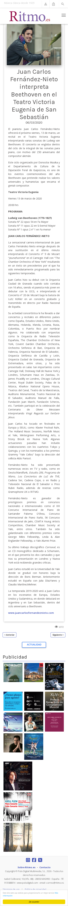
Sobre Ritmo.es (26, 867)
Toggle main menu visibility (63, 15)
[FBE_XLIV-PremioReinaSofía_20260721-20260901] (54, 701)
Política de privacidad (35, 889)
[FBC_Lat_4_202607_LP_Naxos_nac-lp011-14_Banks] (13, 721)
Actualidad (34, 644)
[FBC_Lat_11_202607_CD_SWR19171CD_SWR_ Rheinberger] (54, 721)
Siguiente (57, 635)
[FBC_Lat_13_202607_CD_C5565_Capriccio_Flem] (18, 806)
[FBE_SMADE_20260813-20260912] (34, 701)
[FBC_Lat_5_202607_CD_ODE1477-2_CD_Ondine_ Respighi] (13, 742)
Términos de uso (11, 889)
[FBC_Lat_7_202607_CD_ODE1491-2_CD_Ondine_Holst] (18, 775)
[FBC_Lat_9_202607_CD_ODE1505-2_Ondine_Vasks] (18, 837)
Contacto (45, 867)
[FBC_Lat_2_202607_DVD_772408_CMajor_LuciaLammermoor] (54, 676)
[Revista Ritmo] (29, 16)
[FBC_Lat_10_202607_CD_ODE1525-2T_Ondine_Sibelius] (34, 721)
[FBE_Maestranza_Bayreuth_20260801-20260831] (34, 672)
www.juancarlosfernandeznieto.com (31, 612)
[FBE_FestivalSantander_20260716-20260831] (13, 701)
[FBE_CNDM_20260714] (13, 672)
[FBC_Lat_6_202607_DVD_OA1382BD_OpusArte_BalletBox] (34, 746)
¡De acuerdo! (34, 901)
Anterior (10, 635)
